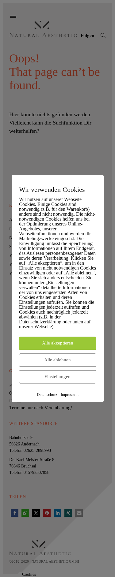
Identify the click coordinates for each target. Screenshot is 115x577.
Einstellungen (57, 376)
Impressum (70, 395)
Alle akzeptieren (57, 343)
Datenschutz (47, 395)
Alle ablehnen (57, 360)
